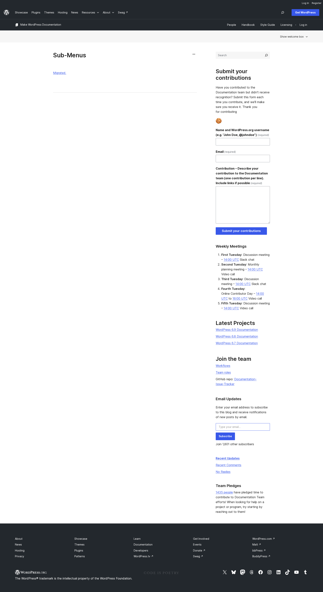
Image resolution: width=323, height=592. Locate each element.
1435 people (224, 492)
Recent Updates (228, 458)
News (18, 544)
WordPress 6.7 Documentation (237, 343)
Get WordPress (305, 12)
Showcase (80, 538)
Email (226, 152)
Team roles (223, 372)
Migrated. (59, 73)
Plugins (78, 550)
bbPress (259, 550)
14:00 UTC (231, 259)
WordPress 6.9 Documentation (237, 329)
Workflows (223, 366)
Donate (199, 550)
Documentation (143, 544)
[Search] (266, 55)
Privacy (19, 556)
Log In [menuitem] (305, 2)
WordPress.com (263, 538)
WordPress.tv (143, 556)
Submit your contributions (241, 231)
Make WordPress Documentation (40, 24)
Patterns (79, 556)
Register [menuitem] (317, 2)
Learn (137, 538)
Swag (198, 556)
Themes (79, 544)
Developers (141, 550)
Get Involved (201, 538)
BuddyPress (261, 556)
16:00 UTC (240, 298)
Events (197, 544)
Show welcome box (292, 36)
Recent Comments (228, 465)
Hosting (19, 550)
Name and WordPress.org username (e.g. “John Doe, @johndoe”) (242, 132)
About (18, 538)
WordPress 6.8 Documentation (237, 336)
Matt (256, 544)
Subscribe (225, 436)
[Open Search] (282, 12)
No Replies (223, 472)
